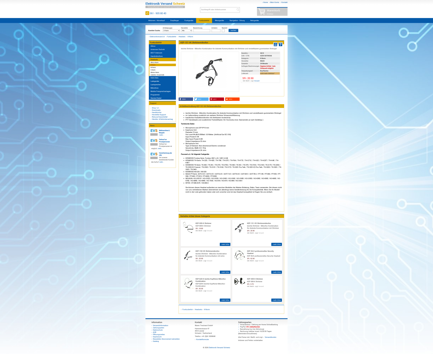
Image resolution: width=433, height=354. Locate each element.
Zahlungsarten (158, 328)
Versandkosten (270, 337)
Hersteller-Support (159, 114)
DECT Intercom (156, 53)
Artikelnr (214, 28)
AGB (154, 332)
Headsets (182, 36)
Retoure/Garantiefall (159, 117)
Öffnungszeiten (159, 334)
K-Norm (190, 36)
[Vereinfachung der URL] (154, 159)
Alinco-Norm (154, 62)
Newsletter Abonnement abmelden (166, 339)
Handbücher (156, 112)
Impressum (157, 337)
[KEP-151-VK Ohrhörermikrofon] (210, 70)
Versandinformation (160, 325)
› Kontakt (284, 2)
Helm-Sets (154, 78)
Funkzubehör (204, 20)
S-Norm (153, 70)
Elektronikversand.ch (157, 36)
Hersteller (184, 28)
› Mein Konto (274, 2)
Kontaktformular (202, 339)
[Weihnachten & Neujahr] (154, 135)
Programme (155, 95)
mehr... (161, 135)
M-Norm (153, 67)
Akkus (153, 46)
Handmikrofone (157, 56)
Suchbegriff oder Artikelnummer (213, 9)
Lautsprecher (156, 84)
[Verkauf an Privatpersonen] (154, 145)
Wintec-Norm (155, 72)
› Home (265, 2)
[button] (186, 99)
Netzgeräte (254, 20)
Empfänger (174, 20)
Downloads (156, 110)
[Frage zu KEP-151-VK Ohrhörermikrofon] (280, 44)
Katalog (156, 341)
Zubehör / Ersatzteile (157, 75)
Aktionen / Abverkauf (156, 20)
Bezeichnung (197, 28)
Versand (256, 81)
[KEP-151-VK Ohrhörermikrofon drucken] (275, 44)
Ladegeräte (155, 81)
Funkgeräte (188, 20)
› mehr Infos (225, 244)
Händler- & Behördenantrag (162, 119)
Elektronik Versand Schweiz (219, 347)
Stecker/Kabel (156, 98)
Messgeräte (219, 20)
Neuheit (224, 28)
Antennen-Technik (158, 49)
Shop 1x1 (155, 108)
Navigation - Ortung (237, 20)
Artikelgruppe (167, 28)
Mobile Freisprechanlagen (161, 91)
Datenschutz (158, 330)
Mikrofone (154, 88)
